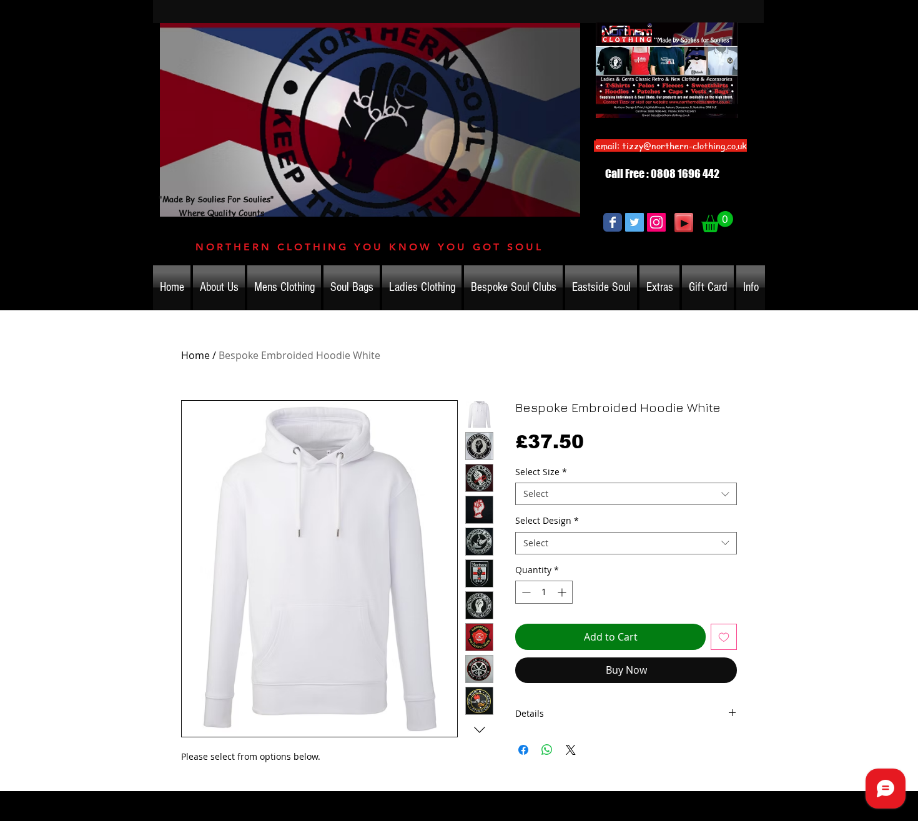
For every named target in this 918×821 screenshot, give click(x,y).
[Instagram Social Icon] (656, 222)
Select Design (547, 520)
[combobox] (626, 494)
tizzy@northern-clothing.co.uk (684, 145)
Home (195, 355)
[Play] (683, 222)
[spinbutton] (544, 592)
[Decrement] (525, 592)
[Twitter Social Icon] (634, 222)
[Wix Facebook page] (612, 222)
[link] (717, 221)
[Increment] (563, 592)
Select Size (541, 472)
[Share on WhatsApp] (547, 749)
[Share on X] (570, 749)
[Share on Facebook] (523, 749)
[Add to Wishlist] (724, 637)
